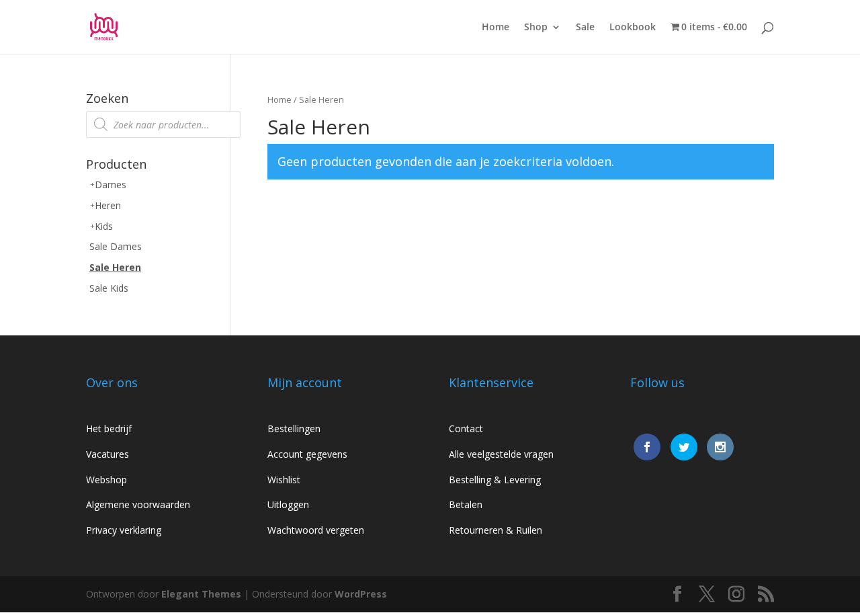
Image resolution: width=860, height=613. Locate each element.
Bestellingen (293, 428)
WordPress (361, 593)
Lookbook (632, 27)
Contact (466, 428)
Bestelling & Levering (495, 479)
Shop (536, 27)
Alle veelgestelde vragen (501, 454)
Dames (110, 184)
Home (495, 27)
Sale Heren (115, 267)
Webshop (106, 479)
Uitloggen (288, 504)
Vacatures (107, 454)
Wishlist (283, 479)
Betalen (465, 504)
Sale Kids (108, 288)
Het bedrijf (109, 428)
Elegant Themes (201, 593)
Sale (585, 27)
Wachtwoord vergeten (315, 530)
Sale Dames (115, 246)
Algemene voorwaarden (138, 504)
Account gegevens (307, 454)
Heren (108, 205)
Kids (104, 226)
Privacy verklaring (123, 530)
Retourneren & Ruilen (495, 530)
